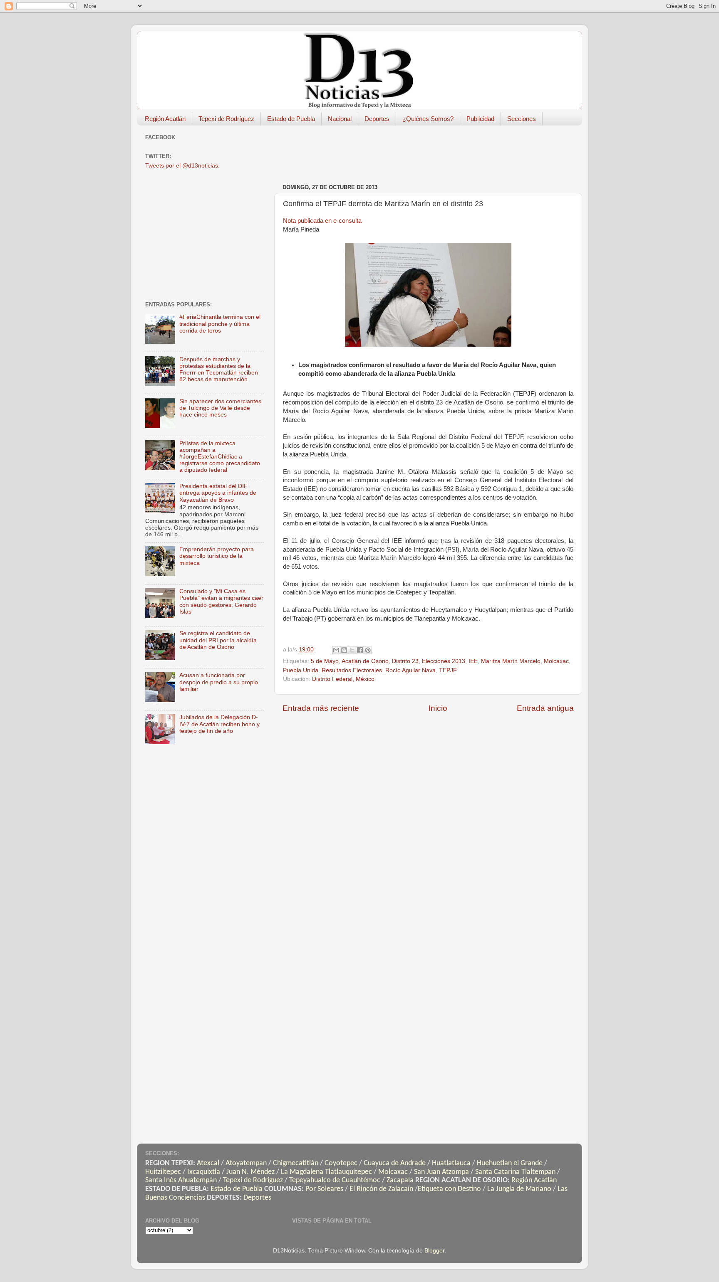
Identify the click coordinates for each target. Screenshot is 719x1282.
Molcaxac (556, 661)
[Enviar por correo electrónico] (336, 650)
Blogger (434, 1250)
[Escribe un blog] (344, 650)
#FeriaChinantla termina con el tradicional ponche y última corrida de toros (219, 323)
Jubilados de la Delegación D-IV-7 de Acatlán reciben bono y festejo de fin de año (219, 724)
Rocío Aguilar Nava (410, 670)
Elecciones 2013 (443, 661)
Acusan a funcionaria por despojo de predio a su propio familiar (218, 682)
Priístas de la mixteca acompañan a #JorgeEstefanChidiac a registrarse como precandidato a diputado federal (219, 456)
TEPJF (448, 670)
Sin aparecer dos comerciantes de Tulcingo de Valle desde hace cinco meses (220, 408)
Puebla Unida (300, 670)
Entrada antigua (545, 708)
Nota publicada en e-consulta (322, 220)
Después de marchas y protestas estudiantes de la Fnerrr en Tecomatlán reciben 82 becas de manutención (218, 369)
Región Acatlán (165, 118)
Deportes (376, 118)
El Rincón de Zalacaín (381, 1189)
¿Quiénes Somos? (428, 118)
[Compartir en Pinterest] (368, 650)
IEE (473, 661)
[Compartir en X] (352, 650)
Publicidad (480, 118)
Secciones (521, 118)
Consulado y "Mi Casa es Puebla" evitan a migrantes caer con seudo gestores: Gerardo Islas (221, 601)
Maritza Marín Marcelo (510, 661)
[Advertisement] (434, 150)
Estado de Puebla (291, 118)
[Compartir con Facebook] (360, 650)
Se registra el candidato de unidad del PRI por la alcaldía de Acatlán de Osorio (218, 640)
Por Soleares (324, 1189)
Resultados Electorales (352, 670)
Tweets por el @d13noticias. (182, 166)
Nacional (340, 118)
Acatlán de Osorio (365, 661)
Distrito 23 (405, 661)
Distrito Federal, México (343, 679)
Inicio (438, 708)
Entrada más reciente (321, 708)
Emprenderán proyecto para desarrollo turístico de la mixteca (216, 556)
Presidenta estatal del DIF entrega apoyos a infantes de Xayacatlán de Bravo (217, 493)
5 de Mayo (325, 661)
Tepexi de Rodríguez (226, 118)
